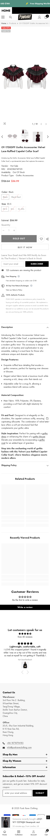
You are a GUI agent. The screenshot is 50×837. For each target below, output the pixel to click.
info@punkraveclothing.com (19, 747)
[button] (41, 124)
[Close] (48, 817)
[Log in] (39, 17)
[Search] (10, 17)
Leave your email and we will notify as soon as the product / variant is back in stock (23, 257)
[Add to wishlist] (41, 239)
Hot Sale (14, 165)
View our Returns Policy (14, 290)
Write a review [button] (25, 607)
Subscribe (37, 263)
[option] (25, 76)
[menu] (3, 17)
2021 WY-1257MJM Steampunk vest (27, 821)
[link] (12, 521)
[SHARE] (47, 239)
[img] (25, 633)
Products (12, 23)
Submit (40, 793)
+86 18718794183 (15, 742)
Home (3, 23)
